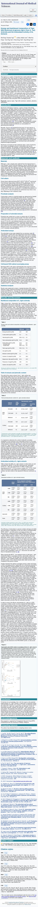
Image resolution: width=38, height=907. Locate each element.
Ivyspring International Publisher (16, 902)
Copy (4, 62)
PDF (28, 20)
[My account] (36, 15)
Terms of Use (27, 904)
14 (31, 246)
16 (16, 444)
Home (3, 15)
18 (18, 552)
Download (5, 69)
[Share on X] (31, 24)
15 (26, 250)
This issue (16, 22)
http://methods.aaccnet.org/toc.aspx (22, 781)
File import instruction (14, 69)
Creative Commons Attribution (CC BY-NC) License (19, 895)
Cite (22, 22)
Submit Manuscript (17, 15)
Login (25, 15)
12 (7, 241)
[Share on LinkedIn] (34, 24)
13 (31, 243)
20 (12, 570)
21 (18, 592)
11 (6, 236)
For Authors (9, 15)
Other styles (11, 62)
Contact (30, 15)
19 (10, 570)
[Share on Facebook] (27, 24)
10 (1, 211)
